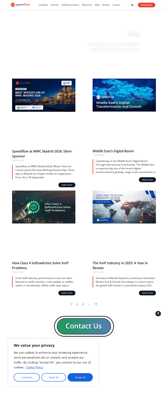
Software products (70, 4)
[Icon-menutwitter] (150, 346)
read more (66, 184)
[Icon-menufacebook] (145, 346)
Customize (26, 377)
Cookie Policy (34, 367)
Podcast (106, 4)
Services (55, 4)
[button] (132, 5)
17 (95, 304)
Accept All (80, 377)
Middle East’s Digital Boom (113, 151)
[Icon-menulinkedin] (141, 346)
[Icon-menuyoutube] (154, 346)
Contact (116, 4)
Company (43, 4)
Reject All (54, 377)
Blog (97, 4)
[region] (53, 362)
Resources (87, 4)
